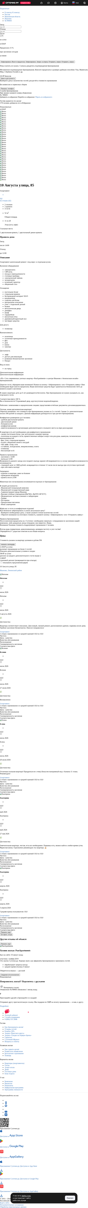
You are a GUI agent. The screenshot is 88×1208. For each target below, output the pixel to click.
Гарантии (8, 1037)
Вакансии (8, 1083)
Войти (66, 3)
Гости (2, 34)
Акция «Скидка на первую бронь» (18, 1035)
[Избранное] (55, 3)
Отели (7, 1065)
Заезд (2, 25)
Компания (8, 1081)
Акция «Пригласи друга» (14, 1033)
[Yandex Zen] (6, 1115)
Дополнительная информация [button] (11, 372)
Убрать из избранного (43, 97)
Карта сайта (4, 1203)
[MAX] (6, 1106)
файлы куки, (26, 1196)
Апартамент (5, 632)
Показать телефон (7, 89)
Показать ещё (6, 932)
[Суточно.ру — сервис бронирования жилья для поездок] (10, 3)
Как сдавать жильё (12, 1049)
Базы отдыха (9, 1074)
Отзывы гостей (10, 1029)
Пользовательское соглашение (12, 1205)
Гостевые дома (10, 1072)
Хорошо (70, 1198)
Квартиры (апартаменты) (14, 1063)
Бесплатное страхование (14, 1053)
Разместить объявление (14, 1051)
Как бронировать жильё (14, 1027)
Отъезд (3, 29)
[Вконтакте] (6, 1109)
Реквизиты (9, 1086)
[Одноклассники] (6, 1103)
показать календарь (8, 544)
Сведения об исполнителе (10, 975)
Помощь (8, 1055)
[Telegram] (6, 1100)
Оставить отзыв (6, 935)
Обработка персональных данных (13, 1207)
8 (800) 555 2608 (11, 1019)
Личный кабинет (11, 1015)
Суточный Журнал (12, 1039)
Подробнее (4, 1006)
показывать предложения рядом (15, 563)
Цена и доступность (8, 78)
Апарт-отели (10, 1067)
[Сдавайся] (41, 3)
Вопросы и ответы (12, 1041)
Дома (7, 1069)
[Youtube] (6, 1112)
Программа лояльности (14, 1090)
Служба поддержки (12, 1017)
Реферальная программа (14, 1088)
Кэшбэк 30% (9, 1031)
